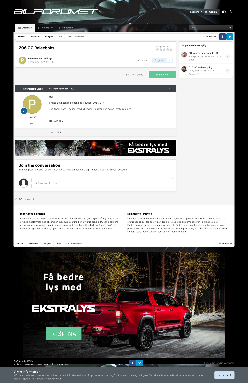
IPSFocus (31, 361)
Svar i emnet (162, 74)
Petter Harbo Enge (41, 58)
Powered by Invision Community (219, 363)
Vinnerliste (68, 27)
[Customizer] (223, 12)
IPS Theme (18, 361)
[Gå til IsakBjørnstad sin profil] (184, 54)
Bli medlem (211, 11)
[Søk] (230, 27)
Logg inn (195, 11)
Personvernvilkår (46, 364)
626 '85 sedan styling (200, 67)
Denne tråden (216, 27)
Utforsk (25, 27)
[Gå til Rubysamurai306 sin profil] (184, 69)
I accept (226, 375)
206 (53, 61)
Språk (16, 364)
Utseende (28, 364)
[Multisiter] (52, 132)
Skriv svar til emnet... (49, 183)
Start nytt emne (134, 74)
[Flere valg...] (170, 89)
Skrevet (62, 88)
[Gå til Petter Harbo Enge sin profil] (22, 60)
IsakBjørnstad (196, 56)
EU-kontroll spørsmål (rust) (203, 53)
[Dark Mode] (231, 12)
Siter (59, 132)
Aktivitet (45, 27)
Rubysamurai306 (197, 70)
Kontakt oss (62, 364)
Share (144, 60)
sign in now (92, 169)
